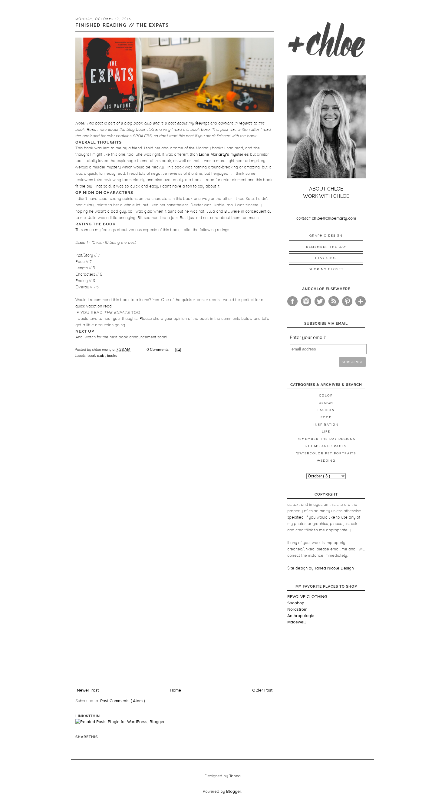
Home (175, 690)
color (326, 395)
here (205, 129)
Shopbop (295, 603)
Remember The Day (326, 246)
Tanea (235, 776)
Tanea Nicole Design (334, 568)
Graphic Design (326, 235)
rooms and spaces (326, 446)
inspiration (326, 424)
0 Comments (158, 349)
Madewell (296, 622)
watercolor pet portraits (326, 453)
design (326, 402)
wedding (326, 460)
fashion (326, 410)
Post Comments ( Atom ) (122, 701)
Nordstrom (297, 609)
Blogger (233, 791)
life (326, 431)
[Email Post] (177, 349)
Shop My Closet (326, 269)
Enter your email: (308, 337)
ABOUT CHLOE (326, 189)
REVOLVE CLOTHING (307, 596)
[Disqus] (174, 448)
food (326, 417)
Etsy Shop (326, 258)
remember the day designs (326, 438)
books (112, 355)
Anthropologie (300, 616)
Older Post (262, 690)
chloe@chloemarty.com (334, 218)
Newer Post (88, 690)
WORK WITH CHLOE (326, 196)
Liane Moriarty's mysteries (224, 154)
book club (96, 355)
